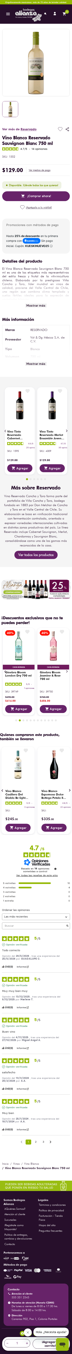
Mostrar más (35, 305)
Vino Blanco (31, 1163)
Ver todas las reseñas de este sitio (37, 875)
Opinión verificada (16, 944)
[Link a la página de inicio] (5, 1163)
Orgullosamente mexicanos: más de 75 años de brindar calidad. (36, 2)
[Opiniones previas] (21, 1142)
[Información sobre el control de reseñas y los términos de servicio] (55, 868)
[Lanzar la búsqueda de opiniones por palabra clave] (67, 926)
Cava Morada (19, 667)
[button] (39, 170)
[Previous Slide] (5, 431)
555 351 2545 (20, 1297)
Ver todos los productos (36, 555)
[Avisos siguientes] (50, 1142)
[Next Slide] (67, 431)
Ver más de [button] (19, 129)
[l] (55, 14)
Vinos (16, 1163)
